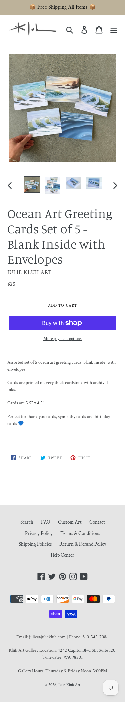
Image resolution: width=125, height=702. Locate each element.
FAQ (45, 522)
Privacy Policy (39, 533)
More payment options (62, 339)
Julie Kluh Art (69, 684)
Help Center (62, 555)
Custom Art (70, 522)
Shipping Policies (35, 544)
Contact (97, 522)
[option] (32, 184)
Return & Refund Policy (82, 544)
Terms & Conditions (80, 533)
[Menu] (113, 30)
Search (26, 522)
